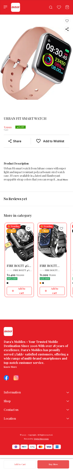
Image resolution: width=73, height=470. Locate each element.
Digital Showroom (41, 438)
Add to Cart (20, 464)
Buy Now (53, 464)
